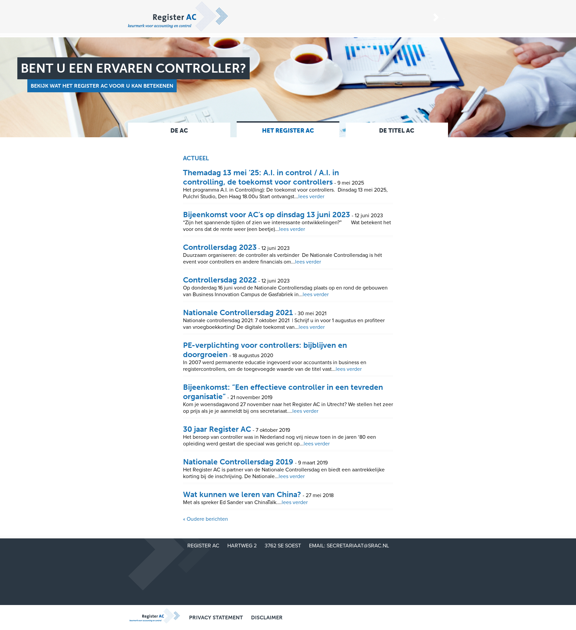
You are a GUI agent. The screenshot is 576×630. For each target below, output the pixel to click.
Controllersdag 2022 (220, 280)
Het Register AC (288, 130)
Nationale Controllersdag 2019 (238, 461)
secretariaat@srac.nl (358, 545)
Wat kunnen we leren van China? (242, 494)
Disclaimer (267, 617)
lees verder (311, 196)
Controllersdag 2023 (220, 247)
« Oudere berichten (205, 519)
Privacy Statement (216, 617)
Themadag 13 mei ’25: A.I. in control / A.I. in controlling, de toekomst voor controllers (261, 177)
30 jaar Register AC (217, 429)
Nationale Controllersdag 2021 (238, 312)
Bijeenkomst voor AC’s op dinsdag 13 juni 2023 (266, 214)
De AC (179, 130)
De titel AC (396, 130)
